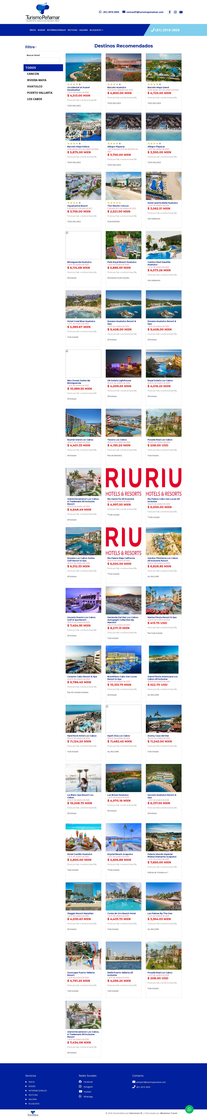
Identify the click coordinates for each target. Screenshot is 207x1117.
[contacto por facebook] (169, 12)
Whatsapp (88, 1096)
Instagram (88, 1086)
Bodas (41, 29)
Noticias (72, 29)
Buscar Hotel (33, 55)
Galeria (83, 29)
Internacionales (56, 29)
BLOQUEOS (95, 29)
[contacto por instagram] (175, 12)
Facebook (88, 1082)
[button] (43, 47)
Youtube (87, 1091)
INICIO (33, 29)
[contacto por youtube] (181, 12)
